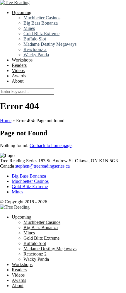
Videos (18, 70)
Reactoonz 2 (35, 49)
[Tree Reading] (15, 2)
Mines (29, 28)
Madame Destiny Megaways (49, 44)
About (17, 81)
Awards (19, 75)
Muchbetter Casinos (41, 17)
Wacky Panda (36, 54)
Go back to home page (50, 145)
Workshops (22, 59)
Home (5, 120)
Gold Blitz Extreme (41, 33)
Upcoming (21, 12)
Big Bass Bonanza (40, 23)
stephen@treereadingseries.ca (42, 165)
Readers (19, 65)
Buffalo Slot (34, 38)
